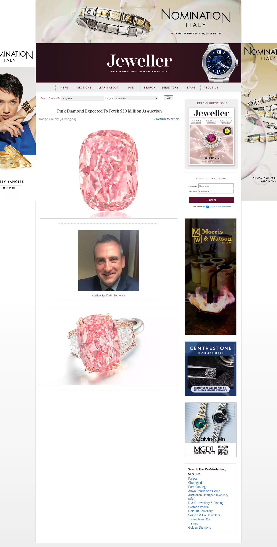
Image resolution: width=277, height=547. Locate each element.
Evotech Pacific (198, 507)
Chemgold (195, 483)
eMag (191, 87)
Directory (170, 87)
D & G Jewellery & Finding (205, 503)
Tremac (193, 523)
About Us (211, 87)
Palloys (193, 479)
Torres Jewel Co (199, 519)
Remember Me (199, 207)
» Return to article (167, 119)
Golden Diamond (199, 527)
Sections (84, 87)
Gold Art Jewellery (200, 511)
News (64, 87)
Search (149, 87)
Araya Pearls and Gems (204, 491)
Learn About (108, 87)
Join (131, 87)
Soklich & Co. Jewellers (204, 515)
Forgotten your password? (220, 207)
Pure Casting (197, 487)
